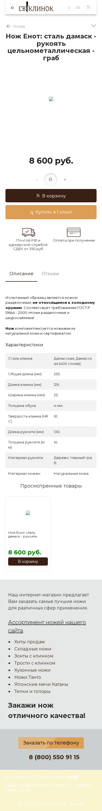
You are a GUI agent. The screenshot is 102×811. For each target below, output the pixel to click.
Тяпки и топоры (32, 691)
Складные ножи (32, 648)
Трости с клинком (34, 663)
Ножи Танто (27, 677)
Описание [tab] (21, 273)
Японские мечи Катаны (41, 684)
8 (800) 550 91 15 (54, 757)
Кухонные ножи (32, 670)
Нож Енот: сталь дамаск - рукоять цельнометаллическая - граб (27, 535)
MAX (74, 776)
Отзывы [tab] (50, 273)
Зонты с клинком (34, 656)
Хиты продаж (29, 641)
